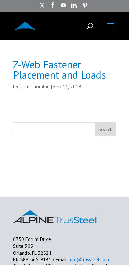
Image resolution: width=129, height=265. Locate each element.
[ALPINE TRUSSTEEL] (25, 25)
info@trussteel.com (88, 259)
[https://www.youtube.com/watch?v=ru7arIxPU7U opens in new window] (63, 7)
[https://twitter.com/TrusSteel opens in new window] (42, 7)
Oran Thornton (34, 86)
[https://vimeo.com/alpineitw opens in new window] (84, 7)
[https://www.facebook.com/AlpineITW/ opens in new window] (52, 7)
